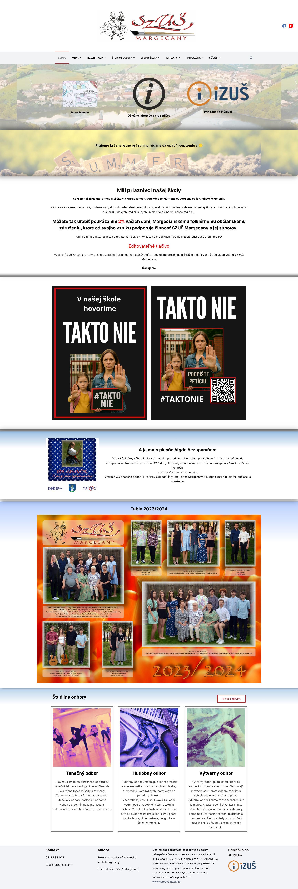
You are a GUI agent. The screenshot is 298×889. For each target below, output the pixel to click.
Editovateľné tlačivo (149, 246)
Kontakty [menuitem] (171, 57)
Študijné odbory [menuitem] (122, 57)
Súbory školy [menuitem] (149, 57)
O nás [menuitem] (75, 57)
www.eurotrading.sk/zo (166, 881)
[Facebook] (284, 26)
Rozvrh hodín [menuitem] (95, 57)
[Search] (251, 57)
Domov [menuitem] (62, 57)
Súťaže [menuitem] (213, 57)
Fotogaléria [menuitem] (193, 57)
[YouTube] (291, 26)
